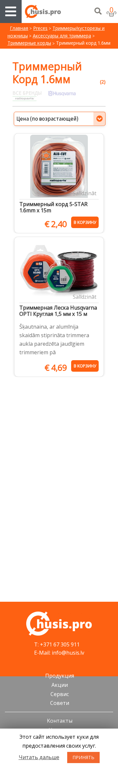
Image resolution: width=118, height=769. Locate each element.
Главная (19, 28)
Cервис (59, 694)
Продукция (59, 675)
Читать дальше (39, 757)
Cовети (59, 703)
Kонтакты (59, 720)
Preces (40, 28)
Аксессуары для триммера (62, 36)
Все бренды (27, 93)
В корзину (85, 222)
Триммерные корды (29, 43)
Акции (59, 684)
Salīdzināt (84, 193)
